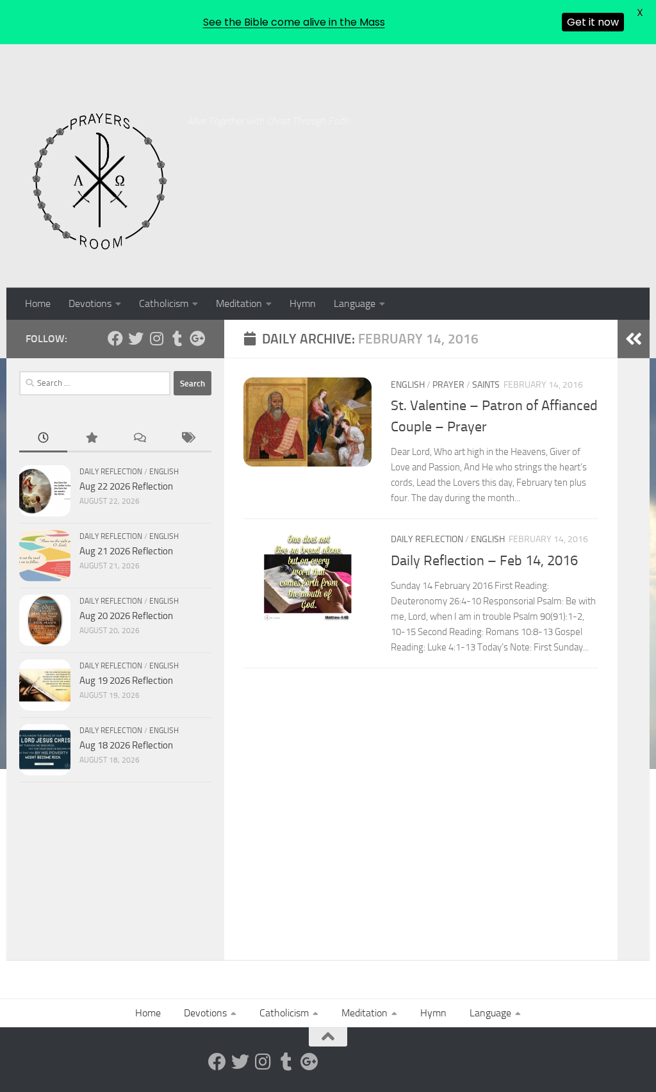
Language (354, 303)
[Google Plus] (197, 338)
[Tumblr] (176, 338)
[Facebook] (115, 338)
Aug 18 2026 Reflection (126, 745)
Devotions (90, 303)
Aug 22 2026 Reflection (126, 486)
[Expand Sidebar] (634, 339)
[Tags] (187, 438)
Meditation (239, 303)
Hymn (303, 303)
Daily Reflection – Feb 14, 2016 (484, 560)
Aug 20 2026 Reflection (126, 616)
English (408, 384)
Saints (486, 384)
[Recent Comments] (139, 438)
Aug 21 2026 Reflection (126, 551)
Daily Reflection (427, 539)
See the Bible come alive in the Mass (294, 22)
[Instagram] (156, 338)
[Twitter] (136, 338)
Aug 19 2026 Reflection (126, 680)
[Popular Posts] (91, 438)
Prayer (448, 384)
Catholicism (163, 303)
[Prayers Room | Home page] (100, 182)
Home (38, 303)
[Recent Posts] (43, 438)
